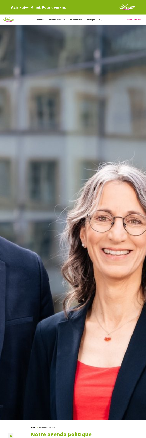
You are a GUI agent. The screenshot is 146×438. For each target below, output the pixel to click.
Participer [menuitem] (91, 19)
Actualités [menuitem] (40, 19)
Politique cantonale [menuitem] (57, 19)
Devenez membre (133, 19)
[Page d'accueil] (127, 7)
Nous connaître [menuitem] (75, 19)
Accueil (33, 427)
